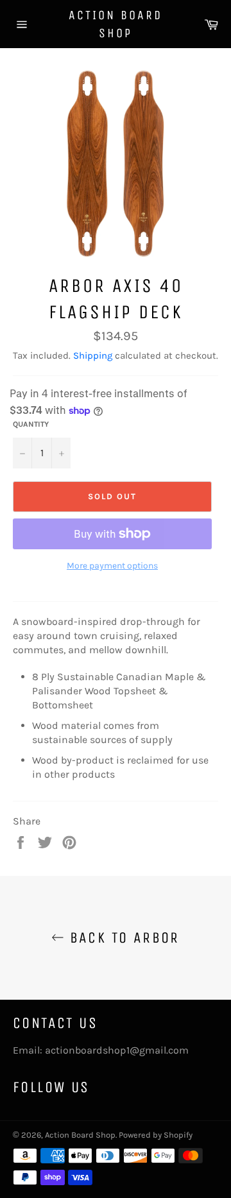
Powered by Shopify (156, 1135)
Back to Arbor (122, 937)
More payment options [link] (112, 565)
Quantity (31, 424)
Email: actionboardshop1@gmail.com (101, 1050)
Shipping (92, 355)
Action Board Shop (115, 24)
